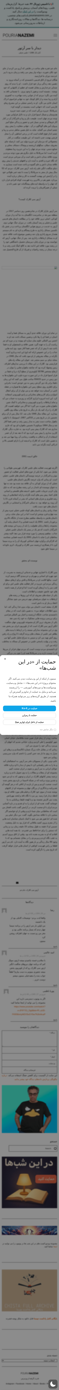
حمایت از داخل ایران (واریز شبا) (29, 722)
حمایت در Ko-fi (29, 708)
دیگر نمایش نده (46, 730)
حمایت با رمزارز (29, 715)
